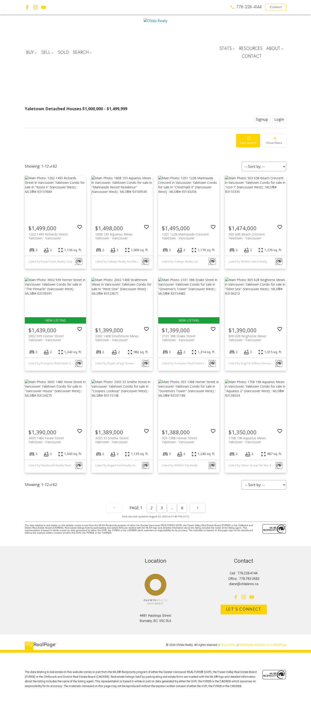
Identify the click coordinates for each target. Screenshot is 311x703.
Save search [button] (248, 143)
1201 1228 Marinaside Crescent (185, 236)
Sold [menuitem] (63, 53)
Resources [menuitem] (251, 49)
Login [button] (279, 119)
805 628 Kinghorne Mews (247, 338)
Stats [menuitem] (225, 49)
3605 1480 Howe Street (46, 440)
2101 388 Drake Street (179, 338)
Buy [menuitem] (30, 53)
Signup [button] (262, 119)
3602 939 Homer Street (46, 338)
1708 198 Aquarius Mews (247, 440)
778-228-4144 (249, 7)
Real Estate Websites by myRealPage (262, 645)
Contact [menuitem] (252, 56)
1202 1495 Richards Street (48, 236)
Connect (276, 7)
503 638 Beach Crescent (247, 236)
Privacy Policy (228, 645)
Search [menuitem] (81, 53)
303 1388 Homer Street (179, 440)
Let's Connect (243, 609)
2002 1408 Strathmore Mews (117, 338)
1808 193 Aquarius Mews (114, 236)
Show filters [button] (274, 143)
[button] (246, 7)
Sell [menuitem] (46, 53)
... (172, 507)
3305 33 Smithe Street (112, 440)
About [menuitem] (273, 49)
